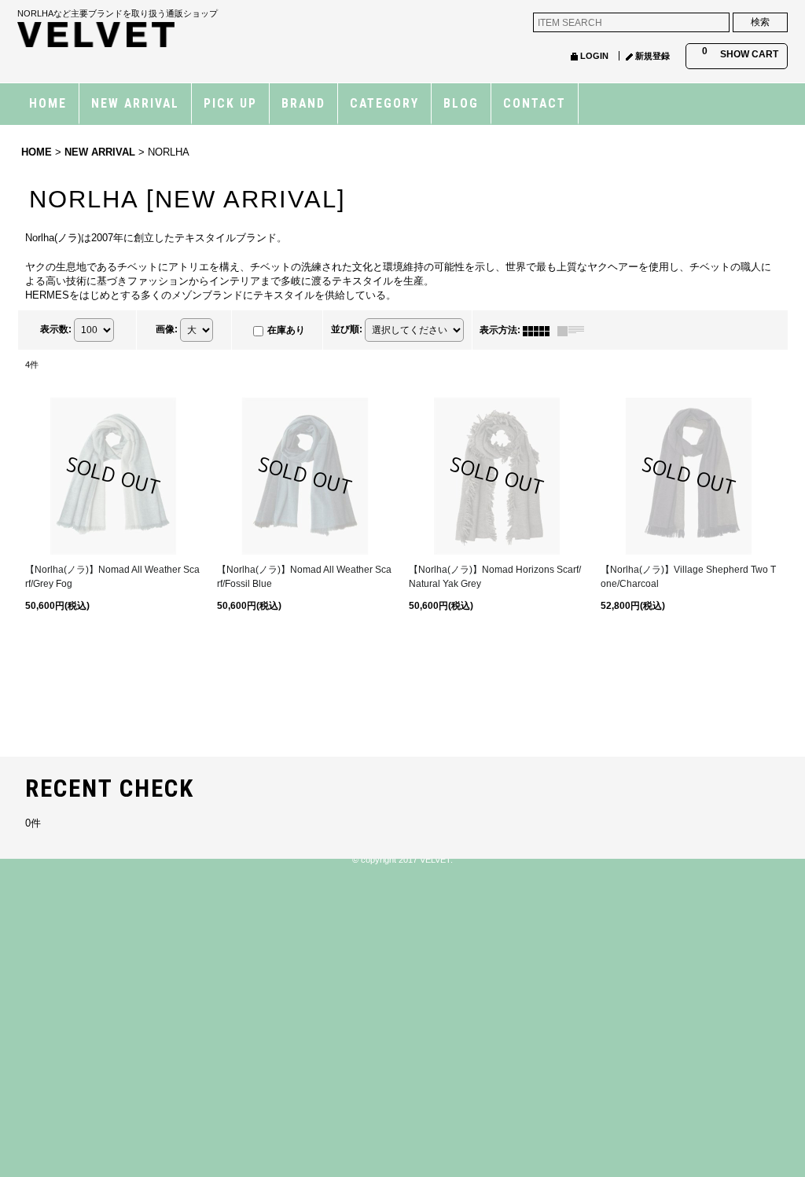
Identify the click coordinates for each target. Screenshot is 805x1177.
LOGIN (594, 55)
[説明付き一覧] (574, 330)
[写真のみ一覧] (540, 330)
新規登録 (652, 55)
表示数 (56, 330)
